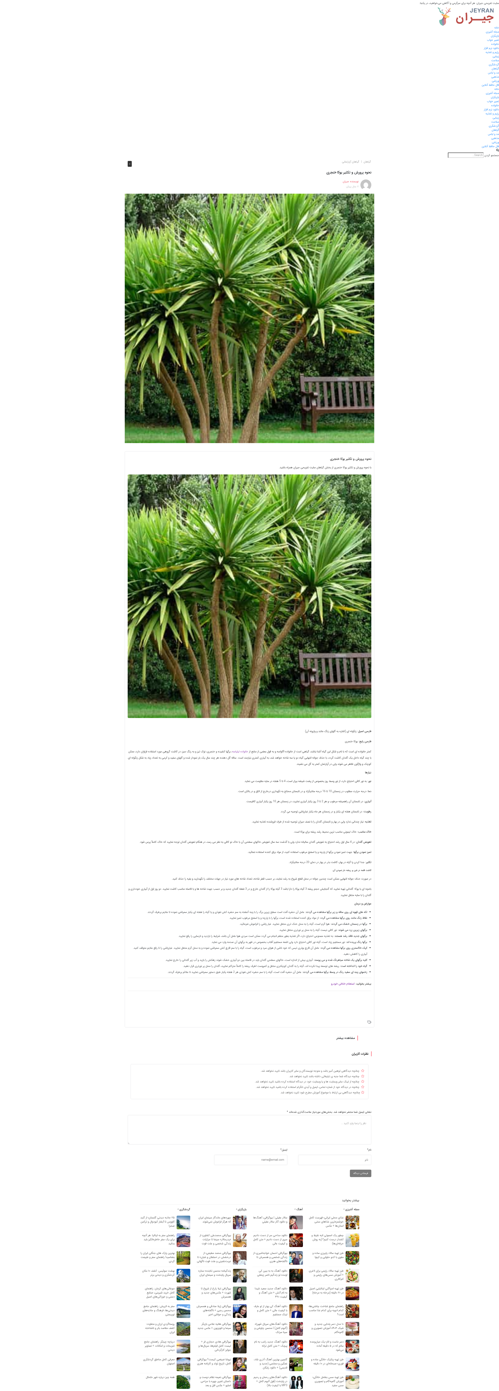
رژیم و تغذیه (492, 52)
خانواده (495, 44)
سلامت (495, 60)
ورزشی (495, 81)
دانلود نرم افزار (491, 48)
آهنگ (299, 1209)
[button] (249, 150)
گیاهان (495, 68)
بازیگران (495, 36)
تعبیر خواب (493, 40)
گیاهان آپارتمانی (350, 162)
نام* (369, 1150)
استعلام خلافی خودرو (343, 984)
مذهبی (495, 77)
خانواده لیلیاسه (240, 751)
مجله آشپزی (492, 32)
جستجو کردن (491, 155)
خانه (496, 28)
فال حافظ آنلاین (490, 85)
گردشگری (494, 64)
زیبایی (496, 56)
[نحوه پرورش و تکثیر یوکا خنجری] (249, 318)
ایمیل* (283, 1150)
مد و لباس (493, 73)
